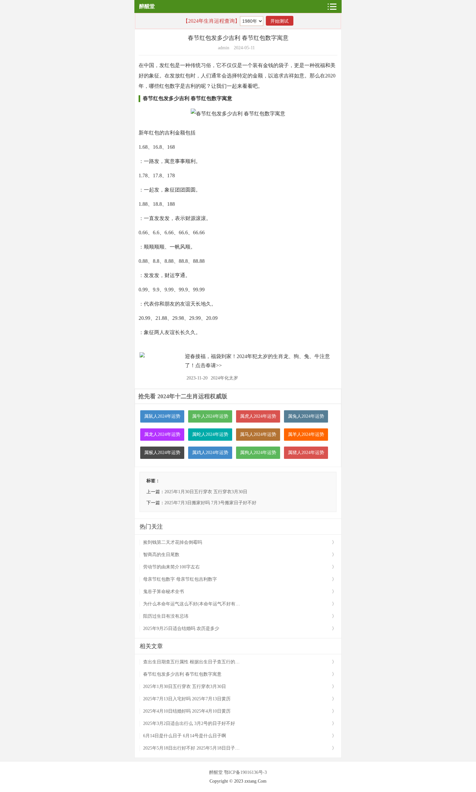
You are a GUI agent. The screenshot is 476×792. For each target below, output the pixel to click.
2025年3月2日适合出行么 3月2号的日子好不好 (189, 723)
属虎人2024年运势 (258, 416)
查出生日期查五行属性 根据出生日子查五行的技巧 (193, 661)
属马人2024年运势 (258, 434)
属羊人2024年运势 (306, 434)
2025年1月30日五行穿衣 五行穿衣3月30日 (205, 491)
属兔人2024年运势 (306, 416)
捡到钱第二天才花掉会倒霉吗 (172, 542)
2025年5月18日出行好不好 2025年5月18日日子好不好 (196, 748)
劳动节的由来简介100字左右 (171, 567)
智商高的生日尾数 (161, 554)
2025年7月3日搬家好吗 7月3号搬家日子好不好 (210, 502)
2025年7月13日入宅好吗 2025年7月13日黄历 (187, 698)
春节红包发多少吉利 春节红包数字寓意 (182, 674)
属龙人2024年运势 (162, 434)
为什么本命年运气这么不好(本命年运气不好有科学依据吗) (201, 603)
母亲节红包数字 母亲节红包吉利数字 (180, 579)
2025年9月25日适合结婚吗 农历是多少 (181, 628)
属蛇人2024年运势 (210, 434)
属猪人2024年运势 (306, 452)
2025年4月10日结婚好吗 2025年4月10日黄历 (187, 711)
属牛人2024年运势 (210, 416)
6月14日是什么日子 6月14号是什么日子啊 (184, 735)
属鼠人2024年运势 (162, 416)
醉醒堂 (147, 6)
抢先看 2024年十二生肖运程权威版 (182, 396)
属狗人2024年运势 (258, 452)
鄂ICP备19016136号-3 (245, 772)
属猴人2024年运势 (162, 452)
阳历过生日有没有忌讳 (165, 616)
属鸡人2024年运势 (210, 452)
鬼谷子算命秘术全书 (163, 591)
